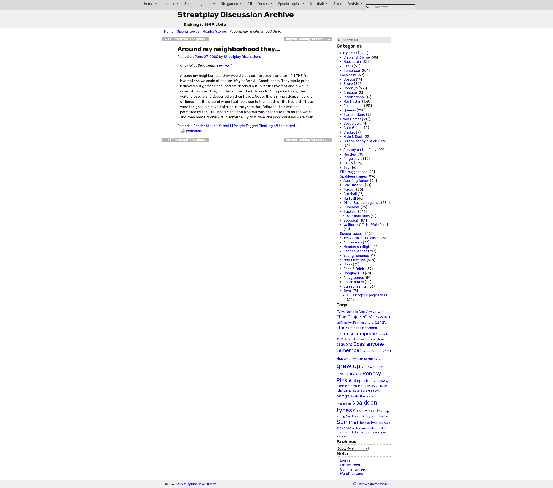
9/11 (371, 317)
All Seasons (352, 242)
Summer (348, 422)
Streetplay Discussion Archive (235, 14)
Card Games (353, 128)
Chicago (350, 93)
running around (349, 386)
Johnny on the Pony (360, 150)
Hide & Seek (353, 137)
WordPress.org (351, 474)
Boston (349, 79)
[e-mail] (225, 65)
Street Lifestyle (346, 4)
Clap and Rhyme (356, 57)
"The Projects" (352, 317)
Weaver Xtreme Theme (373, 484)
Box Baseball (353, 185)
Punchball (351, 207)
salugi (356, 390)
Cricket (349, 132)
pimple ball (362, 380)
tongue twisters (371, 423)
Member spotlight (357, 247)
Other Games (258, 4)
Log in (345, 460)
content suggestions (372, 338)
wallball (356, 427)
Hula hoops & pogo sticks (367, 295)
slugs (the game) (371, 390)
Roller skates (353, 282)
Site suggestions (353, 172)
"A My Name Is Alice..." (352, 312)
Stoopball (351, 220)
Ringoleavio (352, 159)
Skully (348, 163)
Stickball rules (358, 216)
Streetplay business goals (360, 416)
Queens (349, 110)
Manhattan (352, 101)
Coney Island (351, 338)
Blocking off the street (277, 126)
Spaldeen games (197, 4)
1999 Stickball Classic (360, 238)
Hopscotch (352, 62)
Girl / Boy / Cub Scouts (358, 359)
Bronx (348, 84)
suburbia (382, 416)
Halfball (349, 198)
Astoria (369, 322)
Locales (169, 4)
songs (343, 396)
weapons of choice (348, 432)
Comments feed (353, 469)
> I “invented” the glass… (185, 39)
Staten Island (354, 115)
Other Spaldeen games (361, 203)
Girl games (229, 4)
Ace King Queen (356, 181)
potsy (384, 381)
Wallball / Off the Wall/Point (365, 225)
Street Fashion (355, 286)
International (354, 97)
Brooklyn (350, 88)
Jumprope (351, 70)
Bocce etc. (352, 123)
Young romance (356, 256)
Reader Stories (215, 31)
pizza (376, 381)
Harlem (378, 359)
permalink (194, 131)
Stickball (317, 4)
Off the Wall (353, 374)
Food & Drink (353, 269)
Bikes (347, 264)
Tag (346, 167)
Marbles (349, 154)
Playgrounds (353, 278)
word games (366, 432)
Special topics (289, 4)
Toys (347, 291)
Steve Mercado (366, 411)
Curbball (350, 194)
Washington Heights (374, 427)
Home (148, 4)
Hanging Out (353, 273)
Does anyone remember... (360, 347)
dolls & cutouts (375, 351)
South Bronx (359, 396)
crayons (344, 344)
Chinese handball (362, 328)
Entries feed (350, 465)
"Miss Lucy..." (376, 311)
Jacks (348, 66)
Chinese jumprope (357, 333)
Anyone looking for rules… (308, 39)
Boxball (349, 190)
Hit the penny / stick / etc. (365, 141)
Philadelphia (353, 106)
